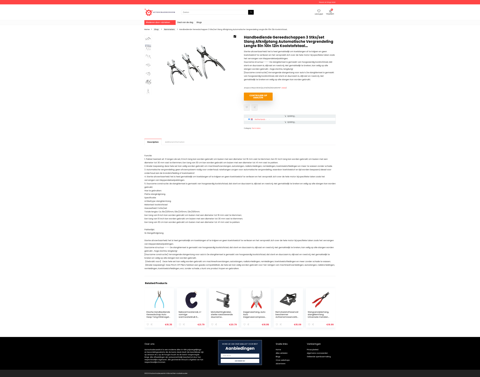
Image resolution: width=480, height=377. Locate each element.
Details (283, 88)
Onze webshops (283, 360)
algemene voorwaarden (317, 353)
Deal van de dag (185, 22)
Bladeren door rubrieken (158, 22)
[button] (235, 36)
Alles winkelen (282, 353)
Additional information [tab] (174, 142)
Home (147, 29)
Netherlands (260, 119)
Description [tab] (153, 142)
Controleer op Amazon (258, 96)
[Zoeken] (251, 12)
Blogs (199, 22)
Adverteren (281, 363)
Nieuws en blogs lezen (327, 2)
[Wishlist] (318, 11)
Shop (156, 29)
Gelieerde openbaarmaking (319, 356)
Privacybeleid (312, 349)
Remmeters (169, 29)
